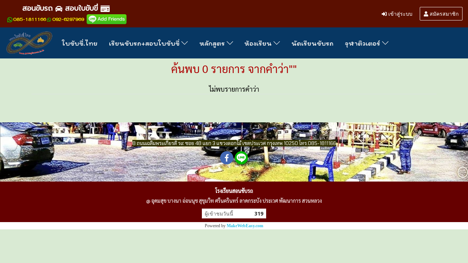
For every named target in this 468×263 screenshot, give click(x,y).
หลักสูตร (213, 43)
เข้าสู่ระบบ (399, 13)
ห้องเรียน (258, 43)
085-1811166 (29, 19)
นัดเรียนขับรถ (312, 43)
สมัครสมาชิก (443, 13)
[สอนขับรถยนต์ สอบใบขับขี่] (107, 19)
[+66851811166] (10, 19)
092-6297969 (68, 19)
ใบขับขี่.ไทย (80, 43)
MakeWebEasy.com (245, 225)
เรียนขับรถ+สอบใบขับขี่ (145, 43)
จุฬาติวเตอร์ (363, 43)
